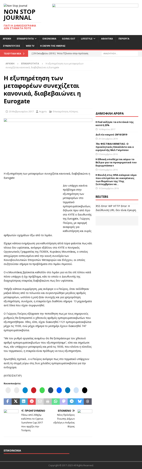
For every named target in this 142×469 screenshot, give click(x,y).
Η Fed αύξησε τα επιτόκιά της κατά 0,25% (115, 123)
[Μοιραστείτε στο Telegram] (72, 401)
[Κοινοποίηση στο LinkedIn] (24, 401)
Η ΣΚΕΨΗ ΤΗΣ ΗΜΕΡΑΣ (52, 45)
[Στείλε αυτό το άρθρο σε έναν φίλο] (40, 401)
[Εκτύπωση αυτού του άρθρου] (48, 401)
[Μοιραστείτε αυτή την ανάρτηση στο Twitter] (16, 401)
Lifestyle (86, 38)
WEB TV (30, 45)
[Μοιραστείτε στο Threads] (88, 401)
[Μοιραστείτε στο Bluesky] (80, 401)
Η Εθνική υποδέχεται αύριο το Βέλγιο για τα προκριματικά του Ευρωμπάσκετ (116, 162)
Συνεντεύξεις (11, 45)
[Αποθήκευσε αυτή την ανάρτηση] (32, 401)
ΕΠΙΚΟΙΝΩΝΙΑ (12, 450)
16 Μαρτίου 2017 (107, 129)
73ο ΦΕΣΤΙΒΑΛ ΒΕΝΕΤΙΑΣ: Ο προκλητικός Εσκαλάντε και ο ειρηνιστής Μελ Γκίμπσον (115, 147)
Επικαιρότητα (25, 38)
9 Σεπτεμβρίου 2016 (108, 154)
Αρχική (7, 38)
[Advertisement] (31, 207)
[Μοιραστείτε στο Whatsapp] (56, 401)
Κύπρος (73, 111)
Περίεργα (124, 38)
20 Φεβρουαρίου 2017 (21, 111)
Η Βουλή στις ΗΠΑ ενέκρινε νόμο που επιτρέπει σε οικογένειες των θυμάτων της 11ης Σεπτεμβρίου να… (116, 179)
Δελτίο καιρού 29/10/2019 (112, 134)
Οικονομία (49, 38)
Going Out (68, 38)
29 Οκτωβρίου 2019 (108, 138)
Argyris (43, 111)
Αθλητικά (107, 38)
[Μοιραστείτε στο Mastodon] (64, 401)
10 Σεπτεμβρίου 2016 (109, 188)
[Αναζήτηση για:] (119, 53)
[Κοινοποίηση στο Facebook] (8, 401)
